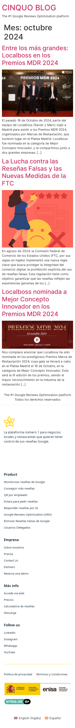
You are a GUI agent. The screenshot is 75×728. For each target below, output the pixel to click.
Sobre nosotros (14, 547)
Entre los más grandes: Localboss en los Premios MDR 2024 (35, 55)
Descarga (10, 613)
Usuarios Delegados (17, 527)
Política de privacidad (18, 674)
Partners (9, 567)
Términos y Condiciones (52, 674)
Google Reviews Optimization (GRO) (28, 514)
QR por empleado (15, 495)
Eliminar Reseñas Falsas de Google (27, 521)
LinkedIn (9, 633)
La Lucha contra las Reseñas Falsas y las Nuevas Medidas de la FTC (34, 172)
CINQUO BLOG (29, 7)
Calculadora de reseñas (19, 606)
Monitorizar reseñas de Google (24, 482)
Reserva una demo (16, 573)
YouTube (9, 652)
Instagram (11, 639)
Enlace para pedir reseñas (21, 501)
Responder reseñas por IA (21, 508)
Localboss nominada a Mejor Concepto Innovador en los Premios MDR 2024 (34, 302)
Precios (8, 600)
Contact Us (11, 560)
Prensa (8, 554)
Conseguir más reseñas (19, 488)
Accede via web (14, 593)
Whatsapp (10, 646)
